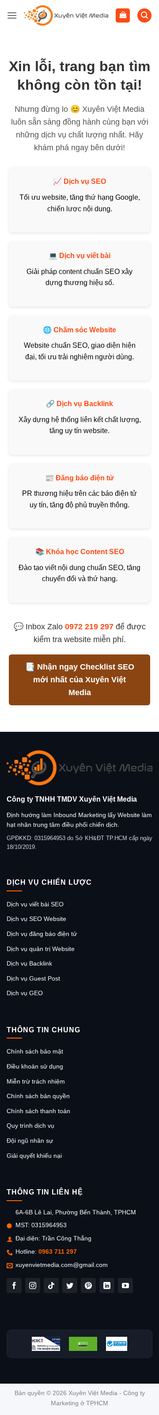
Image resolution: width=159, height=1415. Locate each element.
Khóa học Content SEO (85, 551)
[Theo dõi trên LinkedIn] (106, 1285)
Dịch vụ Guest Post (33, 978)
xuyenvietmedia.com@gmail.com (61, 1264)
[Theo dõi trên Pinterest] (88, 1285)
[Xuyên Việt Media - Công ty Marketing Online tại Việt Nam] (66, 15)
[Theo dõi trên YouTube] (125, 1285)
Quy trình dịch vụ (30, 1125)
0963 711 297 (57, 1251)
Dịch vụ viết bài (84, 255)
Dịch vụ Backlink (85, 403)
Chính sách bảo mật (35, 1051)
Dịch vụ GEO (25, 993)
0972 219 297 (89, 626)
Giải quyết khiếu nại (34, 1155)
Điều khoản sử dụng (35, 1066)
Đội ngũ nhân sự (30, 1140)
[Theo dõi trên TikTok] (51, 1285)
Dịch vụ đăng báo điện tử (42, 933)
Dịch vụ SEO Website (36, 918)
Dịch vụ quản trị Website (41, 948)
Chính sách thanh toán (38, 1111)
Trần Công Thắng (66, 1238)
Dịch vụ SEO (85, 181)
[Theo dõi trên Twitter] (69, 1285)
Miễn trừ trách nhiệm (36, 1081)
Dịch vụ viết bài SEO (35, 904)
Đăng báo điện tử (85, 478)
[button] (12, 15)
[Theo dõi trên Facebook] (14, 1285)
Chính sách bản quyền (38, 1095)
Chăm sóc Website (84, 330)
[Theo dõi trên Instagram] (32, 1285)
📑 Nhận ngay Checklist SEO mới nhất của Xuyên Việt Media (79, 679)
